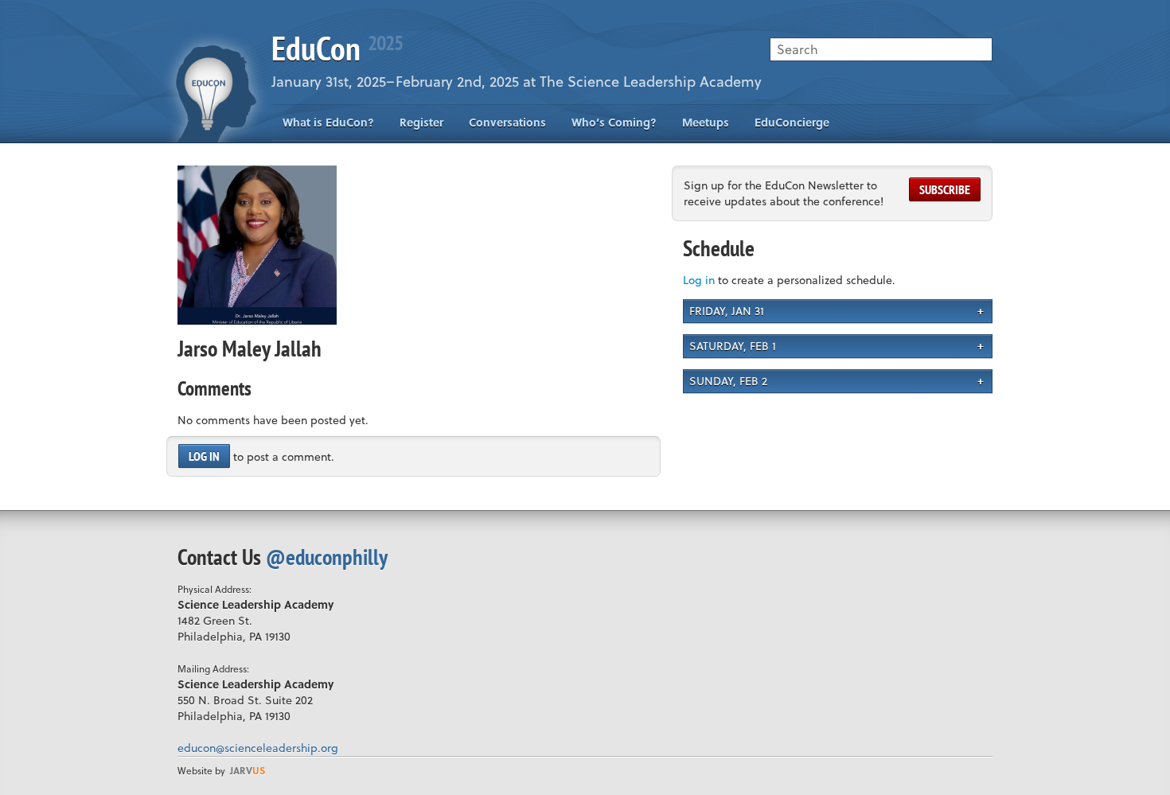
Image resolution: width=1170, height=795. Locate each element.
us (247, 770)
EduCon (337, 48)
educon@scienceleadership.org (257, 747)
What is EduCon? (328, 122)
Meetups (705, 122)
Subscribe (944, 189)
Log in (204, 456)
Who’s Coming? (614, 122)
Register (421, 122)
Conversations (507, 122)
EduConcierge (792, 122)
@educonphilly (327, 556)
